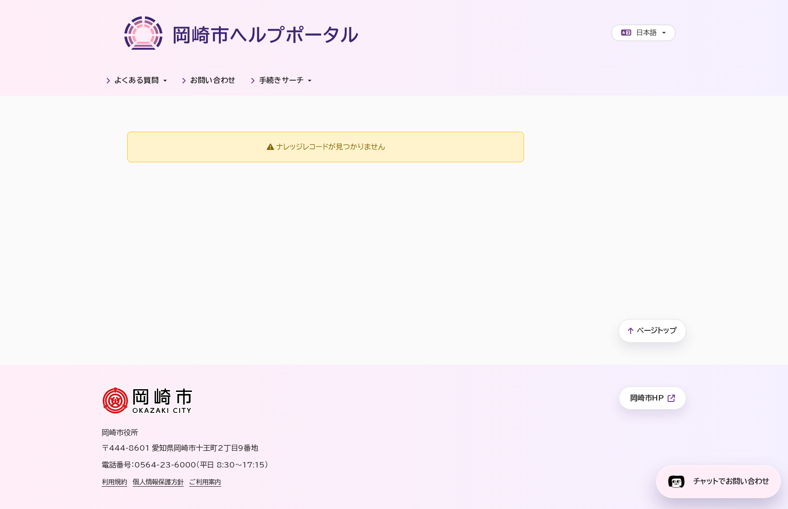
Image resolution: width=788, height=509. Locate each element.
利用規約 (114, 481)
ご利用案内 (205, 481)
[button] (136, 80)
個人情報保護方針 (158, 481)
